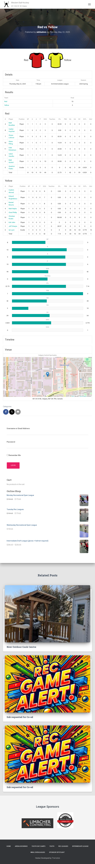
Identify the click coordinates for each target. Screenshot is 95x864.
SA (70, 119)
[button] (47, 374)
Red (5, 101)
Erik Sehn (12, 222)
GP (28, 119)
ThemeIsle (56, 858)
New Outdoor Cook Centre (21, 646)
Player (11, 119)
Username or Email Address (18, 428)
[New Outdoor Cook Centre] (47, 614)
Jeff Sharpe (13, 226)
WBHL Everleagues (38, 852)
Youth (51, 846)
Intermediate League (80, 846)
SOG (45, 119)
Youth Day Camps (38, 846)
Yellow (6, 105)
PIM (65, 119)
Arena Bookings (21, 846)
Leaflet (72, 396)
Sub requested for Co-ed (20, 717)
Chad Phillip (13, 212)
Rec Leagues (63, 846)
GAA (90, 119)
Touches (52, 119)
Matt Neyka (13, 209)
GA (75, 119)
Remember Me (14, 455)
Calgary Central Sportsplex (47, 355)
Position (21, 119)
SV (79, 119)
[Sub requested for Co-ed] (47, 684)
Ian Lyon (11, 230)
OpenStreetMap (83, 396)
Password (11, 442)
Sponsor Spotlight (57, 852)
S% (60, 119)
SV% (84, 119)
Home (9, 846)
